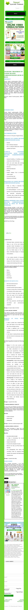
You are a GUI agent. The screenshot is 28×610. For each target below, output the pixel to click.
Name (5, 577)
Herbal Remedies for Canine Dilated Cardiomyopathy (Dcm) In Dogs (13, 550)
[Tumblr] (9, 492)
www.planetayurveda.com (9, 475)
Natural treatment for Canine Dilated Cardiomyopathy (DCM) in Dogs (13, 555)
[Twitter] (6, 490)
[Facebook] (8, 490)
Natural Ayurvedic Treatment (16, 606)
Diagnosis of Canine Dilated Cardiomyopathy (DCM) (11, 548)
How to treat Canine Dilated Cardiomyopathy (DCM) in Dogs (12, 553)
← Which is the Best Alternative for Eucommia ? (8, 600)
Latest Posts (12, 482)
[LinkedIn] (9, 490)
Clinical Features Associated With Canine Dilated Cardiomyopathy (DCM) (13, 546)
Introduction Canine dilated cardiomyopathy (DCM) (12, 554)
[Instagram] (6, 492)
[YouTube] (7, 494)
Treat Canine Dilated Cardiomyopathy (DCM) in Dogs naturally (12, 557)
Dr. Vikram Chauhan (15, 485)
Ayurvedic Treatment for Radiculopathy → (20, 600)
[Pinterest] (8, 492)
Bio (6, 482)
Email (5, 581)
